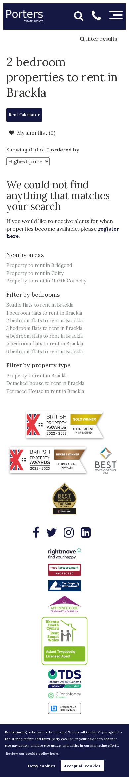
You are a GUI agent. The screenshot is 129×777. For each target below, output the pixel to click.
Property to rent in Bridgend (39, 265)
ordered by (65, 149)
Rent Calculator (24, 115)
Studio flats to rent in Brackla (39, 305)
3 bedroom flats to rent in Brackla (44, 328)
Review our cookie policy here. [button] (32, 753)
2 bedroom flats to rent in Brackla (44, 321)
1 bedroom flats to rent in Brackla (44, 313)
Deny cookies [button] (41, 765)
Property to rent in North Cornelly (46, 281)
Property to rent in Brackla (37, 376)
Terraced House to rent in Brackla (45, 391)
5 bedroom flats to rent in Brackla (44, 344)
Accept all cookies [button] (82, 765)
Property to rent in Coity (35, 273)
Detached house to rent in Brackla (45, 383)
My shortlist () (36, 132)
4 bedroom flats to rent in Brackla (44, 336)
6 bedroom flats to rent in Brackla (44, 352)
